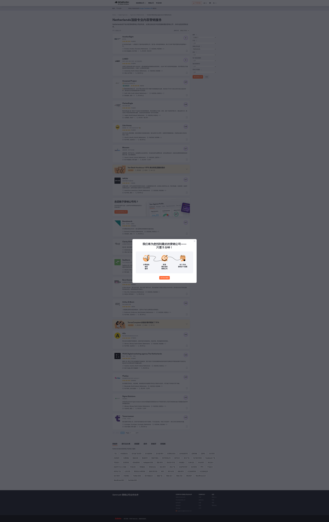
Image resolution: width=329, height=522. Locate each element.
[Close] (195, 241)
